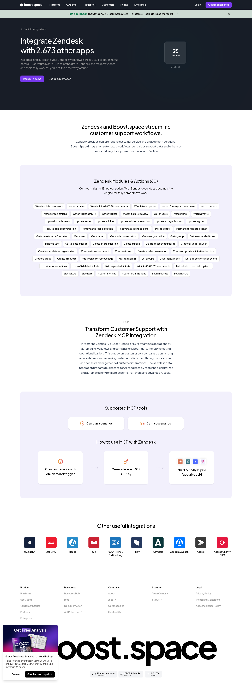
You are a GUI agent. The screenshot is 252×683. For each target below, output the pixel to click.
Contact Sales (116, 605)
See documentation (60, 78)
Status (156, 599)
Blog (66, 599)
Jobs (110, 599)
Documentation (73, 605)
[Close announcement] (229, 14)
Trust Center (159, 593)
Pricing (124, 4)
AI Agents (71, 4)
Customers (108, 4)
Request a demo (32, 78)
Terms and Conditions (208, 599)
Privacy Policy (203, 593)
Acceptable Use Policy (208, 605)
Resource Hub (72, 593)
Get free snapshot (218, 4)
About (111, 593)
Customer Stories (30, 605)
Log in (198, 4)
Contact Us (114, 611)
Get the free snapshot (39, 674)
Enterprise (140, 4)
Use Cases (26, 599)
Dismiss (16, 674)
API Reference (72, 611)
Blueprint (90, 4)
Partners (25, 611)
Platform (55, 4)
